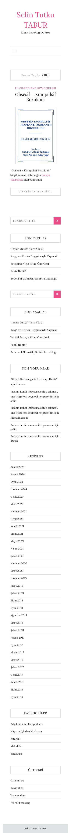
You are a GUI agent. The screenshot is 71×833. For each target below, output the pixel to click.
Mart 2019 (16, 585)
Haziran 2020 (18, 563)
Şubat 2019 (17, 593)
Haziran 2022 (18, 511)
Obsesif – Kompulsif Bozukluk (35, 96)
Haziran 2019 (18, 578)
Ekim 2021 (16, 533)
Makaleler (16, 746)
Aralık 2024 (17, 467)
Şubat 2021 (17, 556)
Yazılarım (16, 753)
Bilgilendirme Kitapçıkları (35, 88)
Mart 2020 (16, 571)
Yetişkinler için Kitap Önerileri (29, 263)
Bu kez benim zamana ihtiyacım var (32, 425)
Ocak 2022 (16, 519)
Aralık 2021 (17, 526)
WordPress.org (20, 802)
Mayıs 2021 (17, 541)
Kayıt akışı (16, 788)
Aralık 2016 (17, 682)
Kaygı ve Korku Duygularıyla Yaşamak (33, 256)
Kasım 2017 (17, 637)
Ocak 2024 (16, 496)
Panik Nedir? (18, 271)
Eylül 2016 (16, 697)
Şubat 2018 (17, 630)
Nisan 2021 (17, 548)
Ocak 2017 (16, 674)
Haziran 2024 (18, 489)
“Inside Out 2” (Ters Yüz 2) (27, 249)
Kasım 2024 (17, 474)
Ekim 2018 (16, 600)
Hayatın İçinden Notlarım (26, 731)
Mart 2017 (16, 660)
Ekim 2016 (16, 689)
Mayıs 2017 (17, 652)
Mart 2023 (16, 504)
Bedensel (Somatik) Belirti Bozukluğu (33, 278)
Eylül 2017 (16, 645)
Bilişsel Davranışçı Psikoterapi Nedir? (34, 379)
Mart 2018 (16, 622)
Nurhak (20, 384)
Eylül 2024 (16, 481)
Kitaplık (15, 739)
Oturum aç (17, 780)
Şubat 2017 (17, 667)
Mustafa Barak (19, 417)
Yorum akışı (17, 795)
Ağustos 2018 (18, 615)
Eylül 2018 (16, 608)
